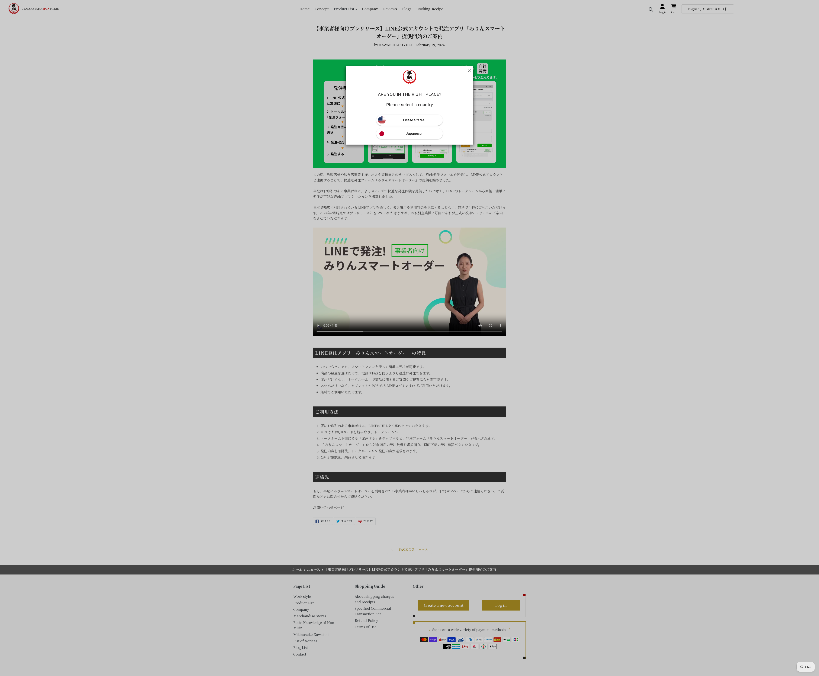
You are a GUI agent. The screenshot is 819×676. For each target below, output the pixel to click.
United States (414, 120)
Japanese (413, 134)
